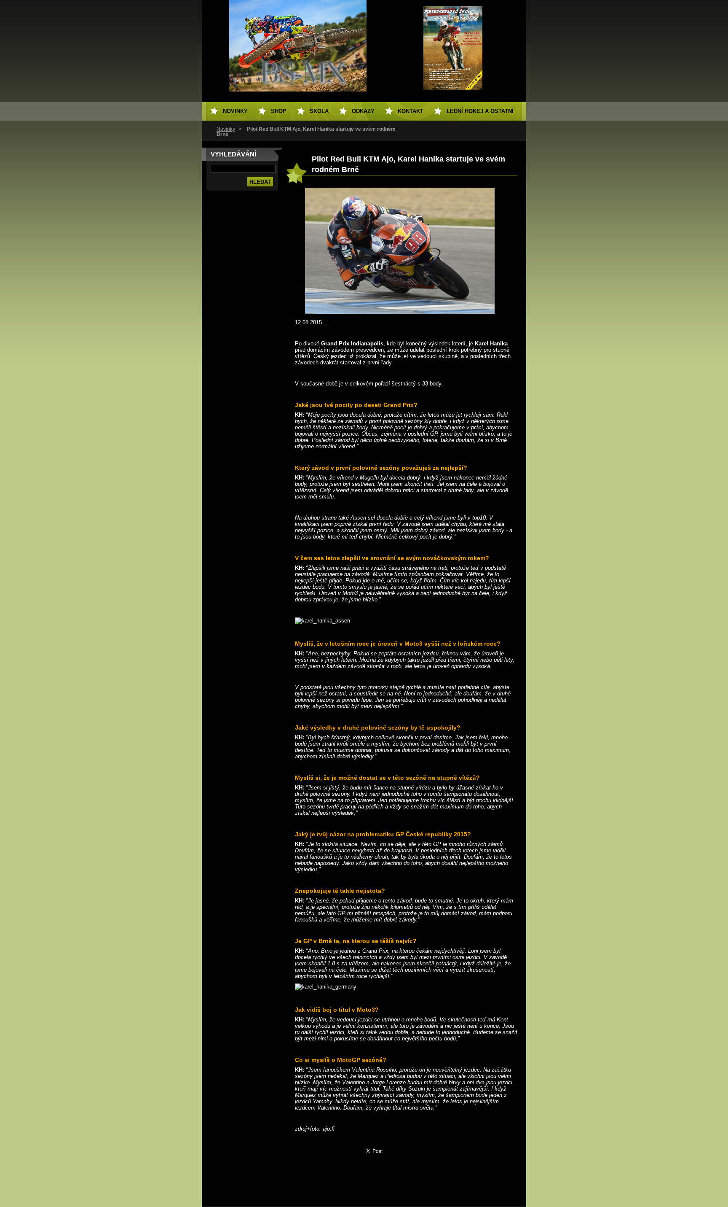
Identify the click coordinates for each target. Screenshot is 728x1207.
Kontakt (410, 111)
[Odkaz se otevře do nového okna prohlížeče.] (400, 312)
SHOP (278, 111)
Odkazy (363, 111)
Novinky (226, 129)
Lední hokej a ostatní (480, 111)
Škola (319, 111)
